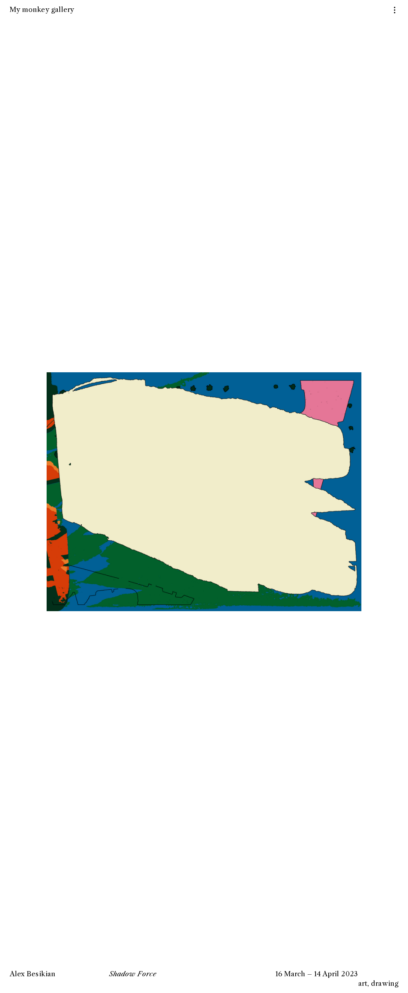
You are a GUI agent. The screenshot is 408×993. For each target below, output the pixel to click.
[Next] (312, 480)
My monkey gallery (42, 9)
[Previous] (96, 480)
